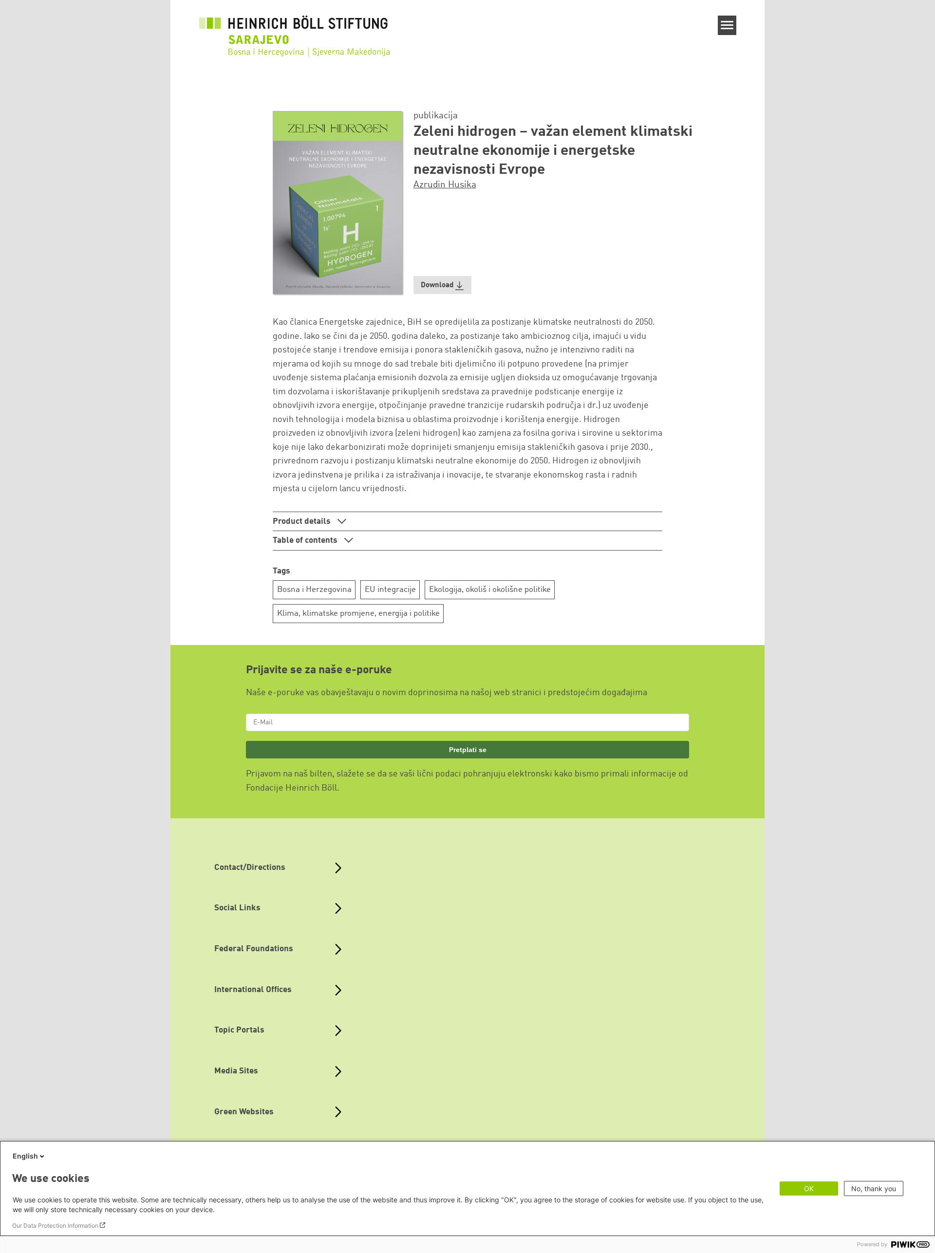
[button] (442, 285)
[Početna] (296, 40)
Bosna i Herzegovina (314, 590)
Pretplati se (467, 750)
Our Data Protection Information (55, 1225)
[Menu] (727, 25)
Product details (303, 521)
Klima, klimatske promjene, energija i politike (358, 613)
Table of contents (306, 540)
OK (809, 1188)
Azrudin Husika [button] (444, 185)
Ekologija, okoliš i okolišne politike (490, 590)
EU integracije (390, 590)
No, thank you (873, 1188)
